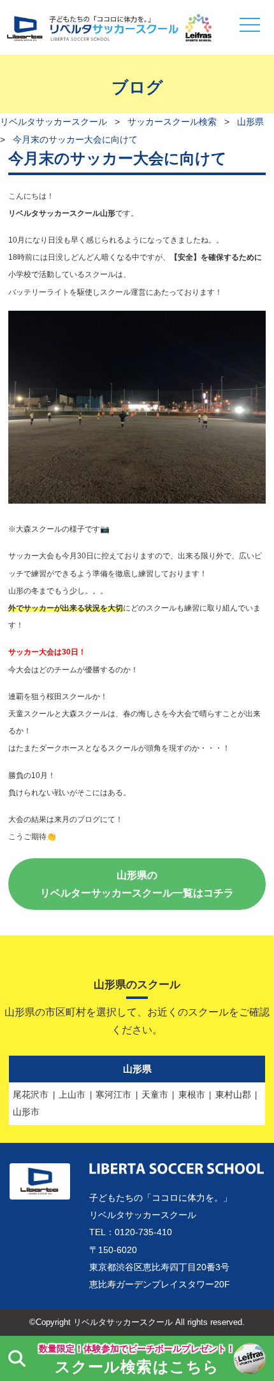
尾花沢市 (30, 1094)
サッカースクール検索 (172, 122)
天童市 (154, 1094)
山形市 (26, 1112)
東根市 (191, 1094)
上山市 (72, 1094)
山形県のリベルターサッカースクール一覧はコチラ (137, 884)
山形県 (250, 122)
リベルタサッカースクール (53, 122)
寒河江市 (113, 1094)
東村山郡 (233, 1094)
